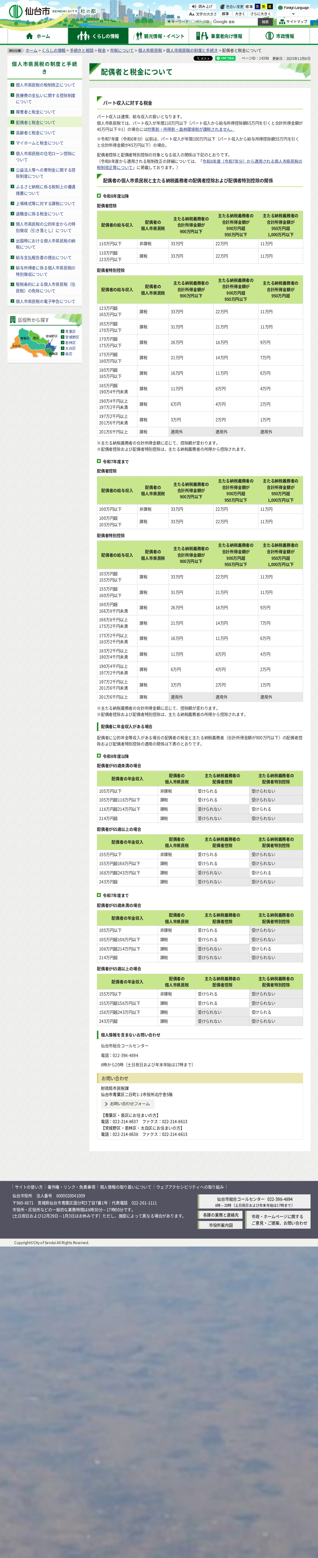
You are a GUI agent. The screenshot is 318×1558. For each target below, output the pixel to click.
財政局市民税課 (115, 1088)
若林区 (70, 342)
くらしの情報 (54, 50)
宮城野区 (72, 336)
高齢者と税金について (36, 132)
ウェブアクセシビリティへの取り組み (190, 1186)
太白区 (70, 348)
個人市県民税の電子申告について (45, 301)
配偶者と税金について (36, 122)
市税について (122, 50)
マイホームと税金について (40, 143)
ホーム (31, 50)
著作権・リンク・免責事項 (71, 1186)
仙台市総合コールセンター (241, 1198)
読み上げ (205, 6)
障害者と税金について (36, 112)
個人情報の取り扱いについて (126, 1186)
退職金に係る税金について (40, 213)
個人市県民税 (150, 50)
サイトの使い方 (29, 1186)
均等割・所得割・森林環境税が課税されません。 (191, 129)
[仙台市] (52, 11)
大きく (240, 13)
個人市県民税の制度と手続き (192, 50)
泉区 (68, 353)
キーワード (180, 21)
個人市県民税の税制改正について (45, 85)
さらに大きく (260, 13)
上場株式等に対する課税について (45, 203)
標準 (249, 6)
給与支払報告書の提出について (43, 257)
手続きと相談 (82, 50)
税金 (102, 50)
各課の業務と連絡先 (221, 1215)
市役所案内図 (221, 1225)
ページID (202, 21)
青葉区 (70, 331)
